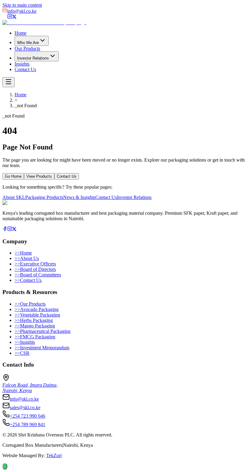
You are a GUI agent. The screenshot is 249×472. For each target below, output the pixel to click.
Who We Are (28, 42)
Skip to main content (22, 5)
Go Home (13, 176)
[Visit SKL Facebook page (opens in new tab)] (4, 17)
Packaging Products (44, 197)
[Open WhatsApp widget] (4, 466)
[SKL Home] (44, 22)
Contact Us (25, 69)
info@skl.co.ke (21, 11)
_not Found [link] (26, 105)
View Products (39, 176)
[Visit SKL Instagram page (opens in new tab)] (9, 17)
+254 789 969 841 (27, 424)
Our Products (27, 48)
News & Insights (79, 197)
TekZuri (54, 455)
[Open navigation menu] (8, 82)
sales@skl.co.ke (25, 407)
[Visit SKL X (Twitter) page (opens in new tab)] (14, 229)
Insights (22, 64)
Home (20, 33)
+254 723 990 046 (27, 416)
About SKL (13, 197)
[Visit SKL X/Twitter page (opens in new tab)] (14, 17)
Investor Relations (33, 58)
